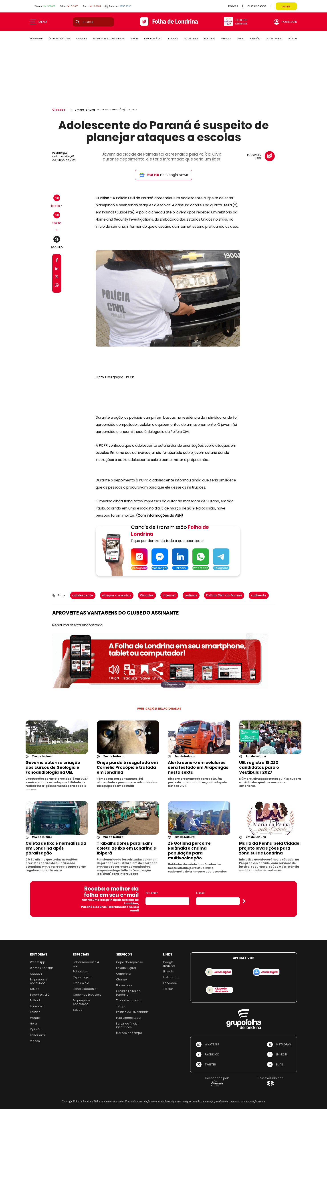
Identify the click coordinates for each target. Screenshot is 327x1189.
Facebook (170, 983)
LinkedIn (168, 971)
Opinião (35, 1029)
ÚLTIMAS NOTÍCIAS (59, 38)
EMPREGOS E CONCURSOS (108, 38)
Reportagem (82, 977)
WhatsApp (37, 962)
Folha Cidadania (85, 989)
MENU (42, 22)
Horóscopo (124, 985)
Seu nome (151, 893)
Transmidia (81, 983)
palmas (191, 595)
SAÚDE (134, 38)
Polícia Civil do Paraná (224, 595)
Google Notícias (169, 964)
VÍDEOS (292, 38)
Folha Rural (38, 1035)
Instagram (170, 977)
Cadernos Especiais (87, 994)
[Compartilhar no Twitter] (57, 277)
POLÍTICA (209, 38)
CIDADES (81, 38)
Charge (121, 979)
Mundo (35, 1018)
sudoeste (258, 595)
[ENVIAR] (244, 901)
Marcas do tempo (129, 1033)
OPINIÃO (255, 38)
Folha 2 (35, 1000)
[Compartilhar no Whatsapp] (57, 285)
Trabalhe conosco (129, 1000)
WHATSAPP (36, 38)
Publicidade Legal (128, 1018)
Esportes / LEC (39, 994)
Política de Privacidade (132, 1012)
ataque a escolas (116, 595)
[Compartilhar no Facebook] (57, 261)
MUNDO (225, 38)
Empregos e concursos (38, 981)
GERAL (240, 38)
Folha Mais (80, 971)
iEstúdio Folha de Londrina (128, 992)
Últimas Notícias (41, 968)
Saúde (34, 989)
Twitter (168, 989)
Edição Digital (126, 968)
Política (35, 1012)
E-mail (200, 893)
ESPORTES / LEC (153, 38)
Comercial (123, 974)
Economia (37, 1006)
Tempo (121, 1006)
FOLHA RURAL (274, 38)
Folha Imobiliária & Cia (86, 964)
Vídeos (35, 1041)
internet (169, 595)
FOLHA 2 (173, 38)
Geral (34, 1023)
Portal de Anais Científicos (126, 1025)
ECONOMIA (191, 38)
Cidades (58, 110)
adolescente (82, 595)
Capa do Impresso (129, 962)
